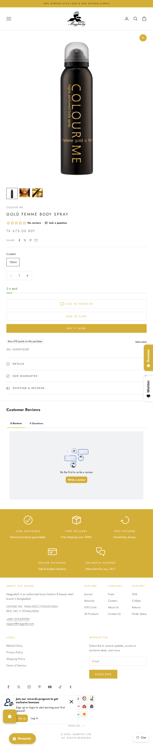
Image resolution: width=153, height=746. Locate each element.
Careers (112, 601)
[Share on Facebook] (19, 240)
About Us (113, 607)
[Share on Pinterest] (30, 240)
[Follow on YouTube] (50, 687)
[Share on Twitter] (24, 240)
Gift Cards (90, 607)
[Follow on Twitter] (19, 687)
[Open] (10, 716)
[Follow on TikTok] (60, 687)
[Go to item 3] (37, 193)
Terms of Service (16, 665)
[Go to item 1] (12, 193)
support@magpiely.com (20, 624)
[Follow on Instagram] (29, 687)
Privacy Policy (14, 652)
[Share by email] (36, 240)
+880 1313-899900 (17, 619)
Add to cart (76, 316)
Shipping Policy (15, 659)
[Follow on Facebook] (8, 687)
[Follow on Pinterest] (39, 687)
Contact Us (114, 614)
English (74, 725)
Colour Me (15, 207)
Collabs (136, 601)
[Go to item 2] (24, 193)
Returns (136, 607)
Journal (88, 594)
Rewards (89, 601)
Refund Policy (14, 646)
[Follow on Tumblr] (71, 687)
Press (111, 594)
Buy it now (76, 328)
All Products (91, 614)
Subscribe (103, 674)
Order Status (139, 614)
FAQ (134, 594)
